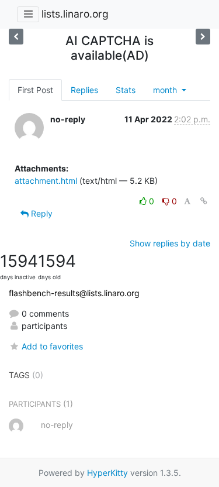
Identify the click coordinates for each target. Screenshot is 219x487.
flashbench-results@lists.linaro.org (74, 293)
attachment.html (46, 181)
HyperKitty (107, 473)
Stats (125, 90)
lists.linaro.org (75, 14)
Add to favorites (52, 346)
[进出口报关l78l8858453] (16, 36)
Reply (41, 213)
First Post (35, 90)
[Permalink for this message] (203, 201)
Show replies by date (170, 243)
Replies (84, 90)
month (166, 90)
